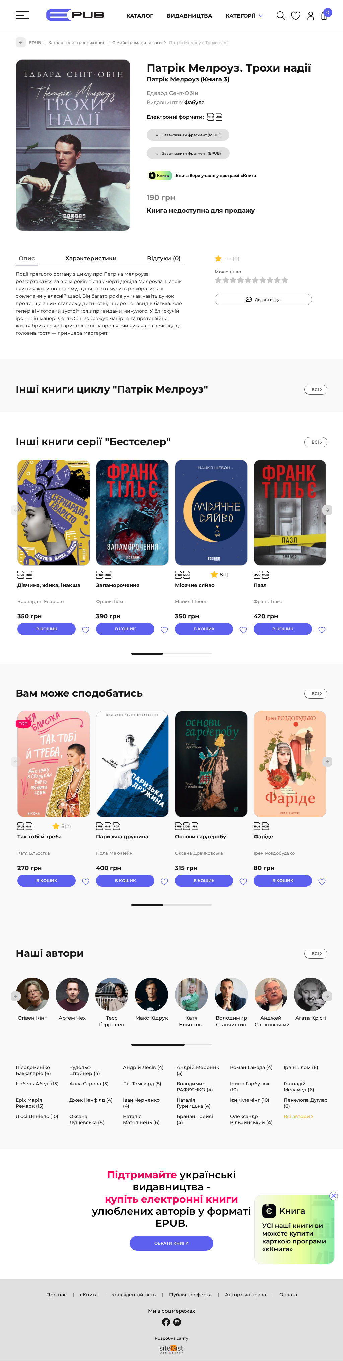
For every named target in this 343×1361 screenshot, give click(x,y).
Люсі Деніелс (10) (37, 1116)
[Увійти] (311, 17)
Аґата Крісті (310, 1018)
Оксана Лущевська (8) (87, 1119)
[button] (327, 510)
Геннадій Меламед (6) (299, 1087)
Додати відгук (268, 299)
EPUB (35, 42)
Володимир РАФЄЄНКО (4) (195, 1087)
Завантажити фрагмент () (191, 135)
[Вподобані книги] (296, 16)
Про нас (56, 1295)
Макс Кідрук (151, 1018)
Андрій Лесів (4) (143, 1067)
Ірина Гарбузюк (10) (249, 1087)
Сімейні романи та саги (137, 42)
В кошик (46, 628)
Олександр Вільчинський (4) (251, 1119)
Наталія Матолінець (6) (141, 1119)
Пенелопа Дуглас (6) (305, 1103)
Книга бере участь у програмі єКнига (216, 175)
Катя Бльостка (191, 1018)
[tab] (27, 260)
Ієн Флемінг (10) (249, 1100)
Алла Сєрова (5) (89, 1084)
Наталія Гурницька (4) (194, 1103)
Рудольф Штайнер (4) (84, 1070)
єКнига (89, 1295)
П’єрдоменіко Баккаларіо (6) (33, 1070)
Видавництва (189, 16)
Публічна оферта (190, 1295)
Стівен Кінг (32, 1018)
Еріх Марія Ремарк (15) (30, 1103)
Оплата (288, 1295)
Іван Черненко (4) (141, 1103)
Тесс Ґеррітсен (111, 1018)
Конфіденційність (133, 1295)
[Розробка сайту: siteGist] (171, 1349)
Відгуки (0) (164, 258)
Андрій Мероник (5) (198, 1070)
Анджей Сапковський (271, 1018)
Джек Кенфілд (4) (91, 1100)
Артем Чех (72, 1018)
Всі (315, 389)
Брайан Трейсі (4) (195, 1119)
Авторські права (245, 1295)
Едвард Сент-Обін (172, 93)
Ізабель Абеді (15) (37, 1084)
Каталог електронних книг (76, 42)
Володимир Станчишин (231, 1018)
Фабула (194, 102)
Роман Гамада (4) (251, 1067)
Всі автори (297, 1116)
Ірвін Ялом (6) (301, 1067)
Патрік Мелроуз (173, 79)
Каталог (139, 16)
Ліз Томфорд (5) (142, 1084)
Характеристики (91, 258)
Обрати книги (171, 1243)
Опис (27, 258)
